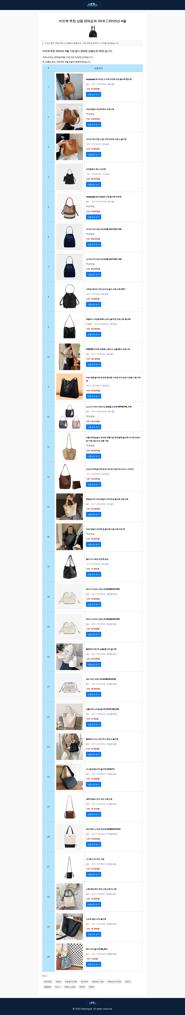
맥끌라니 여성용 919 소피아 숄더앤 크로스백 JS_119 (108, 319)
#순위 (127, 981)
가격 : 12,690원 (93, 779)
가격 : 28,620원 (93, 119)
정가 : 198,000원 (99, 84)
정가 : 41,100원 (93, 294)
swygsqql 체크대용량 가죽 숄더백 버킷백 (103, 197)
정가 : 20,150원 (98, 774)
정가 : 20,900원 (98, 954)
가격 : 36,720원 (93, 421)
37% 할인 (110, 504)
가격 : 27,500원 (93, 89)
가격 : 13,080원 (93, 899)
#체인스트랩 (70, 987)
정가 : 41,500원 (98, 354)
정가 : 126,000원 (94, 174)
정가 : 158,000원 (99, 411)
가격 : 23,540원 (93, 659)
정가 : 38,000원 (99, 504)
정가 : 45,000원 (94, 474)
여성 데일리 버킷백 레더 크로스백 (100, 109)
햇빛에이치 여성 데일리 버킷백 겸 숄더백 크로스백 (107, 499)
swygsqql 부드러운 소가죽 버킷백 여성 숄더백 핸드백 (109, 79)
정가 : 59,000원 (99, 684)
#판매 (91, 987)
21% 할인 (106, 174)
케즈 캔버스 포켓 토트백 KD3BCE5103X (103, 829)
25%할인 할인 (111, 894)
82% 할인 (111, 202)
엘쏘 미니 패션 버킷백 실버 (97, 559)
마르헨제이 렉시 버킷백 (96, 169)
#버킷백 (84, 981)
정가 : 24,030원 (98, 744)
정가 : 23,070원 (98, 804)
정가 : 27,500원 (98, 864)
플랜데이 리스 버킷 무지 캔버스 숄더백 (102, 739)
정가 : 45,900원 (94, 144)
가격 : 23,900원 (93, 509)
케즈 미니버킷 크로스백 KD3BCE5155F (103, 589)
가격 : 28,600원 (93, 689)
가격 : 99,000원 (93, 179)
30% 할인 (105, 144)
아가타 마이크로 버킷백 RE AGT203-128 (104, 229)
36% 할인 (109, 354)
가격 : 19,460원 (93, 749)
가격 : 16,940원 (93, 599)
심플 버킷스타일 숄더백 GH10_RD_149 (102, 709)
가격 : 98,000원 (93, 239)
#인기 (57, 987)
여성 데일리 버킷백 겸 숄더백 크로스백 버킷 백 (105, 529)
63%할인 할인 (112, 714)
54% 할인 (113, 324)
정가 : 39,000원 (99, 594)
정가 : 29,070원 (98, 654)
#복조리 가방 (97, 981)
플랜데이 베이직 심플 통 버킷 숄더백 (101, 649)
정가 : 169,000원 (99, 201)
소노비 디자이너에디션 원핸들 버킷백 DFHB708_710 (109, 406)
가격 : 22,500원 (93, 479)
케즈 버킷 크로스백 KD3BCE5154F (101, 679)
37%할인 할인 (111, 774)
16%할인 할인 (112, 924)
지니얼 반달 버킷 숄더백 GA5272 (100, 769)
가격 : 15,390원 (93, 929)
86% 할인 (111, 84)
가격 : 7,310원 (92, 959)
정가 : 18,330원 (98, 924)
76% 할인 (111, 411)
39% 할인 (105, 386)
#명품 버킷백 (71, 981)
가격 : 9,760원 (92, 719)
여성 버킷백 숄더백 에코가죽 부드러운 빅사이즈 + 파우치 (110, 469)
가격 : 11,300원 (92, 569)
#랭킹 (58, 981)
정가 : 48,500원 (94, 385)
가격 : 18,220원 (93, 809)
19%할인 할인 (112, 654)
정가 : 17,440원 (98, 894)
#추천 (82, 987)
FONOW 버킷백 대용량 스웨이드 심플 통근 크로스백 (108, 349)
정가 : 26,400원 (98, 714)
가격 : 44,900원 (93, 329)
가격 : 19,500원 (93, 539)
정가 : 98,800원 (102, 324)
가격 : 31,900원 (93, 149)
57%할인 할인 (112, 834)
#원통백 (47, 987)
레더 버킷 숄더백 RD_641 (96, 949)
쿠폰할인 (89, 324)
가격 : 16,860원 (93, 299)
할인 (87, 84)
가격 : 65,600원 (93, 450)
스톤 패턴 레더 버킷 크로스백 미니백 (101, 889)
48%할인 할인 (111, 864)
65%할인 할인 (112, 954)
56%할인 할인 (112, 594)
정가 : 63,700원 (93, 564)
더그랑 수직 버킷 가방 (95, 859)
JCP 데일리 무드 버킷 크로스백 (99, 799)
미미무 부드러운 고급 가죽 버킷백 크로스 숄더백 (106, 139)
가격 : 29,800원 (93, 211)
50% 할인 (105, 474)
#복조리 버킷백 (114, 981)
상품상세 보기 (94, 94)
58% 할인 (104, 294)
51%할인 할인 (112, 684)
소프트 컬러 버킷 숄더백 (96, 919)
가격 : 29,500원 (93, 390)
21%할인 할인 (112, 804)
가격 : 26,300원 (93, 359)
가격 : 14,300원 (93, 869)
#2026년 (48, 981)
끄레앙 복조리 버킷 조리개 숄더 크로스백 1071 (105, 289)
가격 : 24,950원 (93, 839)
